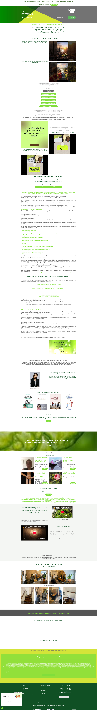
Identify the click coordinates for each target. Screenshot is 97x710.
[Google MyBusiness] (72, 10)
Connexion (74, 709)
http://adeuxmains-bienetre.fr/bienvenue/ (29, 694)
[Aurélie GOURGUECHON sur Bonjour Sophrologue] (52, 709)
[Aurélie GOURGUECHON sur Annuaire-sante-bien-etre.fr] (48, 709)
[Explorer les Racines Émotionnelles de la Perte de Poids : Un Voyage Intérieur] (55, 463)
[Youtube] (71, 12)
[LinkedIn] (74, 10)
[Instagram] (73, 12)
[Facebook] (70, 10)
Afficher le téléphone (60, 17)
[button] (2, 708)
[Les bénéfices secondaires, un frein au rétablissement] (55, 478)
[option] (48, 666)
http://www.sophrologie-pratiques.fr (28, 695)
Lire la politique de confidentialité (6, 701)
